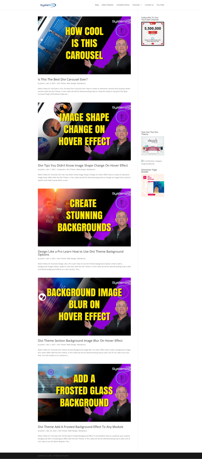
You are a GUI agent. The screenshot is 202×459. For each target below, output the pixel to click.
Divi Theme (61, 83)
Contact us (149, 5)
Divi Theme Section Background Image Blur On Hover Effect (80, 340)
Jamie (42, 83)
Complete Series (122, 5)
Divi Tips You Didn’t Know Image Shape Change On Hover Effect (83, 165)
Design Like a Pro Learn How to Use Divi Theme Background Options (80, 253)
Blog (97, 5)
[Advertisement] (152, 90)
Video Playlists (107, 5)
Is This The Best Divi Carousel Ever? (63, 79)
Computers (61, 169)
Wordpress (81, 83)
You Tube (160, 5)
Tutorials (136, 5)
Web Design (71, 83)
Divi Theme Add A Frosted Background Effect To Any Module (80, 427)
